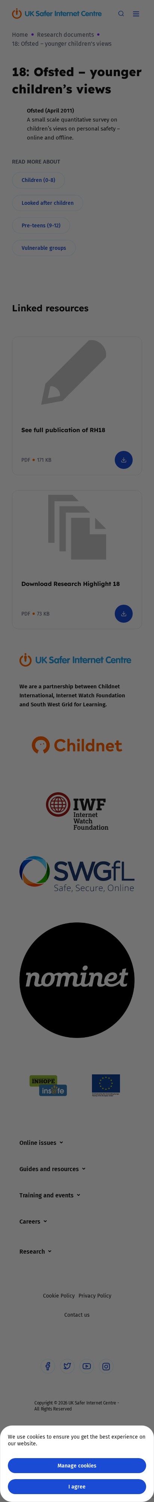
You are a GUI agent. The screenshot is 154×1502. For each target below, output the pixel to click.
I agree (77, 1486)
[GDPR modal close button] (138, 15)
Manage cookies (77, 1465)
